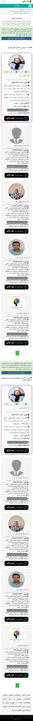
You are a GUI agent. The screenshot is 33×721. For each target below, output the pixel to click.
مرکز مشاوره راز (21, 313)
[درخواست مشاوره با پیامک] (16, 72)
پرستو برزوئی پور (21, 201)
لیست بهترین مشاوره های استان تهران (20, 11)
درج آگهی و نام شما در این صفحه (16, 38)
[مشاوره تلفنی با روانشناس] (26, 72)
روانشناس (17, 6)
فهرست (22, 9)
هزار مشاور (29, 9)
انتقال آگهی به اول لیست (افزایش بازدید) (17, 110)
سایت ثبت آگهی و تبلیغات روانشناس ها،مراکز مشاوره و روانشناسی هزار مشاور (16, 717)
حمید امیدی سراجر (20, 145)
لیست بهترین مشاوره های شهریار (21, 13)
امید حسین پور (21, 257)
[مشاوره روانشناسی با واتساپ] (7, 72)
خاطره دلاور (23, 76)
